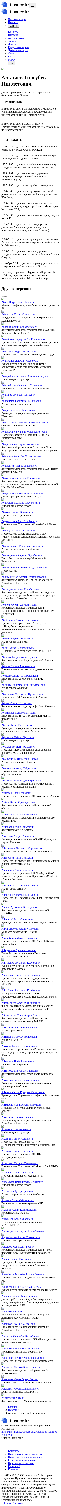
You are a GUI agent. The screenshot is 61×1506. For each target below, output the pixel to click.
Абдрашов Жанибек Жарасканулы (21, 456)
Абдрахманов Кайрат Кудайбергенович (24, 431)
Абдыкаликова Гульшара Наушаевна (22, 545)
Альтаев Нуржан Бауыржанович (20, 1388)
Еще (11, 63)
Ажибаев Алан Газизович (16, 792)
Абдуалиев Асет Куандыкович (19, 465)
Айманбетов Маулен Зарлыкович (20, 937)
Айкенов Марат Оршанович (17, 919)
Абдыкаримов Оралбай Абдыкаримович (24, 567)
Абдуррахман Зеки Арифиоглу (19, 521)
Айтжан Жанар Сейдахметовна (19, 1046)
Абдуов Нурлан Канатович (17, 512)
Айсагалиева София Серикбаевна (20, 1002)
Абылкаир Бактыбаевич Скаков (19, 758)
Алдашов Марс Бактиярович (17, 1246)
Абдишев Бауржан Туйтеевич (18, 394)
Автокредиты (16, 38)
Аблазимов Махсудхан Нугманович (22, 694)
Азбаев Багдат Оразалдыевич (18, 802)
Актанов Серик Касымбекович (19, 1209)
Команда (13, 1469)
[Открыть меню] (32, 5)
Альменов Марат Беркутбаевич (19, 1379)
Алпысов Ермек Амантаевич (18, 1323)
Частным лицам (17, 19)
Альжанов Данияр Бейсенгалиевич (21, 1367)
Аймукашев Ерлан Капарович (18, 950)
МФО (11, 59)
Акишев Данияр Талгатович (17, 1172)
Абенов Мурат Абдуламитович (19, 604)
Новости (13, 22)
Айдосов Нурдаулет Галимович (19, 894)
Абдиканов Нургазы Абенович (19, 351)
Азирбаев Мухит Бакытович (17, 826)
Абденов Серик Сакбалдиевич (19, 326)
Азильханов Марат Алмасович (19, 814)
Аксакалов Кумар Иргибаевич (18, 1191)
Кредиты (13, 31)
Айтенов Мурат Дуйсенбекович (19, 1036)
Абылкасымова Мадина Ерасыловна (22, 780)
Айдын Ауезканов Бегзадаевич (19, 907)
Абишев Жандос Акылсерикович (20, 657)
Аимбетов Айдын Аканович (17, 836)
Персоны (13, 1409)
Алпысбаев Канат (11, 1311)
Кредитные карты (18, 47)
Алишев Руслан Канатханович (19, 1296)
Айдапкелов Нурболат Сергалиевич (22, 848)
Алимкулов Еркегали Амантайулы (21, 1286)
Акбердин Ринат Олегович (17, 1138)
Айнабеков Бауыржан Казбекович (20, 962)
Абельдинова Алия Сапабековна (20, 589)
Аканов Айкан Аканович (16, 1129)
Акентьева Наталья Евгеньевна (19, 1163)
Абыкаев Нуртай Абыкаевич (18, 746)
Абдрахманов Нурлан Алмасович (20, 444)
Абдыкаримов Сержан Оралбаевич (21, 555)
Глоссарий (14, 1466)
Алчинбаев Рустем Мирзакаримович (22, 1357)
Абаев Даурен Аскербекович (17, 302)
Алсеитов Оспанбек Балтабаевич (20, 1336)
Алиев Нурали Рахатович (16, 1259)
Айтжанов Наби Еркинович (17, 1061)
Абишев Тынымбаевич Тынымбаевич (23, 684)
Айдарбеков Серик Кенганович (19, 885)
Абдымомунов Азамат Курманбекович (23, 576)
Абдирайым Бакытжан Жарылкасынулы (24, 376)
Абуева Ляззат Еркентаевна (17, 725)
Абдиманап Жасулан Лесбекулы (19, 360)
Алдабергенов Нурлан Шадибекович (22, 1231)
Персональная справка (21, 1463)
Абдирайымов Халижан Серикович (22, 385)
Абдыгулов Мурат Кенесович (18, 530)
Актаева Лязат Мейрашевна (17, 1200)
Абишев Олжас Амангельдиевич (20, 675)
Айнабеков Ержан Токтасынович (20, 975)
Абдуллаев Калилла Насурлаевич (20, 502)
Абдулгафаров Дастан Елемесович (21, 478)
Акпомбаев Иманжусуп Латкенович (22, 1181)
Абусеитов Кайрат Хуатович (17, 737)
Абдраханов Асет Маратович (18, 410)
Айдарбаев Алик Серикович (17, 857)
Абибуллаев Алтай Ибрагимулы (19, 620)
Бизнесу (13, 26)
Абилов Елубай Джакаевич (17, 638)
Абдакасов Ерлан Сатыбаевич (18, 314)
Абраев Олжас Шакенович (16, 703)
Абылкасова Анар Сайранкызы (19, 768)
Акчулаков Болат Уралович (17, 1218)
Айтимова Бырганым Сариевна (19, 1070)
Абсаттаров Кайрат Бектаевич (18, 712)
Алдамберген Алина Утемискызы (20, 1237)
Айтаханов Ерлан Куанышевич (19, 1027)
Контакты (13, 1450)
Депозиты (14, 44)
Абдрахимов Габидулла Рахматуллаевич (24, 422)
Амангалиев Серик (12, 1397)
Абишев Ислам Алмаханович (18, 666)
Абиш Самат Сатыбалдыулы (17, 647)
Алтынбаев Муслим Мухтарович (20, 1348)
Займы (12, 41)
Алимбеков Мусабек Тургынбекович (22, 1274)
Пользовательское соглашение (25, 1453)
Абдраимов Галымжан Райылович (21, 400)
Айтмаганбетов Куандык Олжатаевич (23, 1092)
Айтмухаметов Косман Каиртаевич (21, 1104)
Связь (11, 53)
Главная (12, 1406)
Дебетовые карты (18, 50)
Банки (11, 56)
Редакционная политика (22, 1460)
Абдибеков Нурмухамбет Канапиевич (23, 339)
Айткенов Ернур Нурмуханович (20, 1079)
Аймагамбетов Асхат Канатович (20, 928)
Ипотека (13, 34)
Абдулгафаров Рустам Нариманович (22, 493)
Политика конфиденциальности (26, 1457)
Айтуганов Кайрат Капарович (18, 1117)
